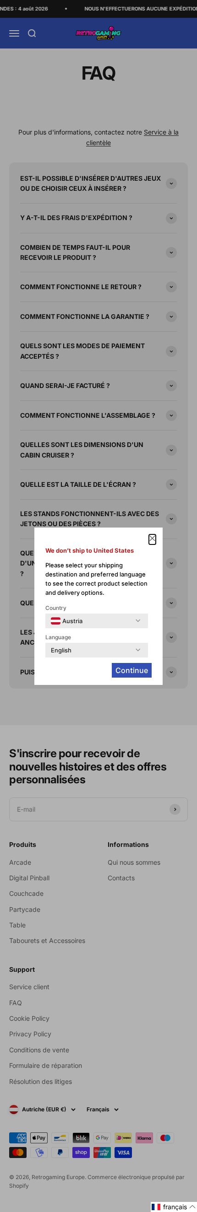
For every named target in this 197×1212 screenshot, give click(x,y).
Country (55, 607)
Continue (131, 670)
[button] (174, 1207)
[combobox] (66, 620)
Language (58, 637)
